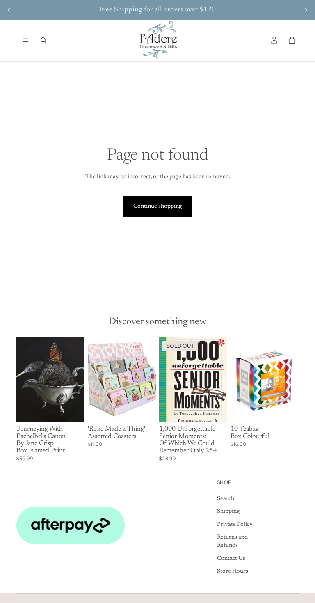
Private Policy (235, 524)
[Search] (43, 40)
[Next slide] (306, 10)
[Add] (71, 409)
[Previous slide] (9, 10)
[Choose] (143, 409)
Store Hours (232, 571)
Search (225, 499)
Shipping (228, 511)
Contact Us (231, 559)
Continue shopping (157, 206)
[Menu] (25, 40)
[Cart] (292, 40)
